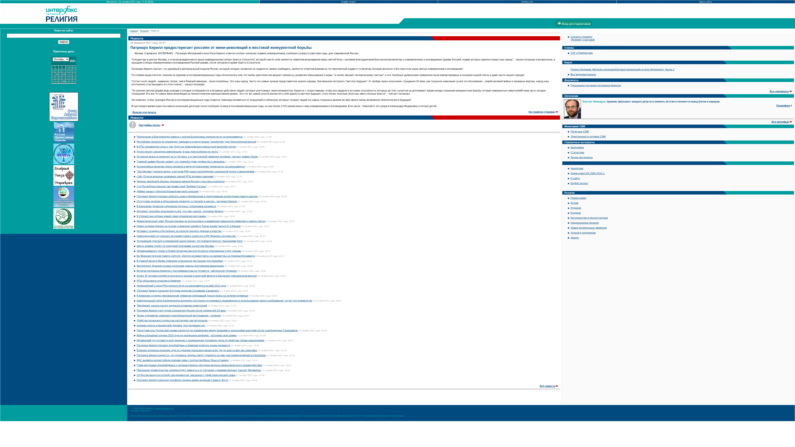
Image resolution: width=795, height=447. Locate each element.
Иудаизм (576, 208)
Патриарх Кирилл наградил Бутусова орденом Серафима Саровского (178, 290)
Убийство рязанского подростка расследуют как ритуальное (172, 320)
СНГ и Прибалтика (582, 53)
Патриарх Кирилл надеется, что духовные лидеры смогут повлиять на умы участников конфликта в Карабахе (201, 355)
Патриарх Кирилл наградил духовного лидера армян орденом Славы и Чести (182, 380)
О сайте (575, 178)
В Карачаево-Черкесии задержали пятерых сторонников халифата (176, 206)
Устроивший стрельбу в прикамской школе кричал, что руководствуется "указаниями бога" (190, 241)
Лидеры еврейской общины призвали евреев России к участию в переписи (181, 181)
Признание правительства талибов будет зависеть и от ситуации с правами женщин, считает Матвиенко (199, 370)
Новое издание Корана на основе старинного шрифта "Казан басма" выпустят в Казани (189, 226)
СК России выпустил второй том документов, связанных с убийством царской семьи (186, 375)
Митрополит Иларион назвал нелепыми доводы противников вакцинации (180, 265)
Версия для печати (144, 112)
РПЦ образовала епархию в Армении (159, 280)
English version (348, 2)
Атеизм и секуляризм (583, 232)
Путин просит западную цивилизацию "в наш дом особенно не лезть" (178, 151)
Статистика (577, 152)
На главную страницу (542, 112)
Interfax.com (527, 2)
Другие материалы (582, 157)
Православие (578, 198)
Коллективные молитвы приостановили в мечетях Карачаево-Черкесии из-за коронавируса (191, 166)
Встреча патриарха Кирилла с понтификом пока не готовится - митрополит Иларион (187, 270)
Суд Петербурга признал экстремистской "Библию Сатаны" (172, 186)
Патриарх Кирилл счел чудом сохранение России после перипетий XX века (181, 310)
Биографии (577, 147)
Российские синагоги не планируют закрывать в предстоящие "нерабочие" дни (196, 141)
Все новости (547, 386)
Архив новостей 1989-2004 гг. (588, 173)
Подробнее (783, 105)
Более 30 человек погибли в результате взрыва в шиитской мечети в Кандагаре (197, 275)
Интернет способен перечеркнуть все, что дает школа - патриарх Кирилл (180, 211)
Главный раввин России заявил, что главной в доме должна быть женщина (181, 161)
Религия (144, 31)
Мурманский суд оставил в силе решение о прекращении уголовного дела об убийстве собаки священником (200, 340)
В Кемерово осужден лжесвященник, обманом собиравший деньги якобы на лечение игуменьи (192, 295)
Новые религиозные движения (589, 227)
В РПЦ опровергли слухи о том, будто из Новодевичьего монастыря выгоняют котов (186, 146)
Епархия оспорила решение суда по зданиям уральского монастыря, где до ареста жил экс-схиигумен (197, 350)
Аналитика (577, 168)
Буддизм (576, 212)
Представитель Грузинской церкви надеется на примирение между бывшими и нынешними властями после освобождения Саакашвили (217, 330)
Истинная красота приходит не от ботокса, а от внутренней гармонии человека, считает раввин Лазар (197, 156)
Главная (134, 31)
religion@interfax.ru (164, 408)
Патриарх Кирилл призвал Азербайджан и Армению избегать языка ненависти (183, 345)
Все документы (779, 91)
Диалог (575, 237)
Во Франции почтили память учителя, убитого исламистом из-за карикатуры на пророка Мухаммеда (196, 256)
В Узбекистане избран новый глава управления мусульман (171, 216)
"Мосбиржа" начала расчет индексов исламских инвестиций (172, 305)
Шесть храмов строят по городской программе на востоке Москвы (175, 246)
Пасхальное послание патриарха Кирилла (596, 85)
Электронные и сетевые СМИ (588, 136)
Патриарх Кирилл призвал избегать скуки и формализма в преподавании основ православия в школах (197, 196)
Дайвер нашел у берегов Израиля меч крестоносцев (167, 191)
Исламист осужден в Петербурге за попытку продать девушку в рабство (179, 231)
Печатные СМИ (580, 131)
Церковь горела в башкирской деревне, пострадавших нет (171, 325)
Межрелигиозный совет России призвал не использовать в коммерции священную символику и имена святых (201, 221)
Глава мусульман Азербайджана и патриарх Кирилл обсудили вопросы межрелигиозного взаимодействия (199, 365)
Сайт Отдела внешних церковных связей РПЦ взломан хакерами (175, 176)
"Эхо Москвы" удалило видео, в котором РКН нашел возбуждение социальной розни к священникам (195, 171)
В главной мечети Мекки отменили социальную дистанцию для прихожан (180, 261)
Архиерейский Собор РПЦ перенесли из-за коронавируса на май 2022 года (181, 285)
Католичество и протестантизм (589, 217)
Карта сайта (705, 2)
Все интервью (780, 121)
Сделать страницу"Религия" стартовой (583, 38)
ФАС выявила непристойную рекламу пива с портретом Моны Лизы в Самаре (183, 360)
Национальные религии (585, 222)
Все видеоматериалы (583, 74)
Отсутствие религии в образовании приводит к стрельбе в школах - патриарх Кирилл (187, 201)
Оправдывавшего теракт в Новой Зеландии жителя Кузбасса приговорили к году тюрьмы (189, 251)
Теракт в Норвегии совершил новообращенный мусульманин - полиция (179, 315)
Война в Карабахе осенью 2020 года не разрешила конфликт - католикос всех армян (187, 335)
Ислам (574, 203)
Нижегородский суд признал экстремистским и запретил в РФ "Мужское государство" (186, 236)
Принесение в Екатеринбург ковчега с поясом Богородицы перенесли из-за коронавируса (190, 136)
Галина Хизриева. (623, 69)
